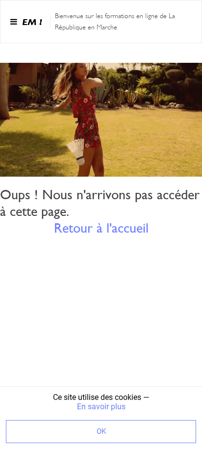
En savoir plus (101, 406)
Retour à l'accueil (101, 228)
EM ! (32, 22)
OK (101, 431)
